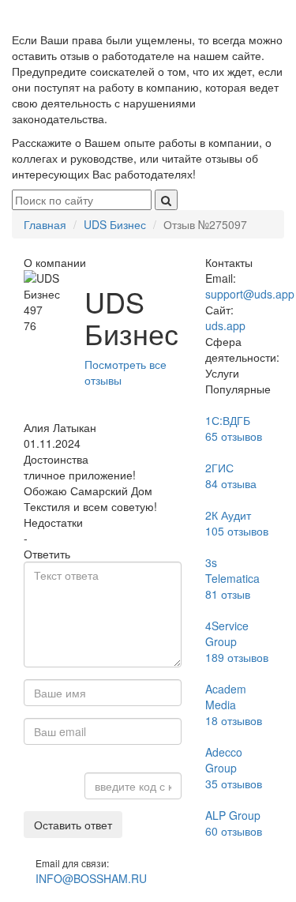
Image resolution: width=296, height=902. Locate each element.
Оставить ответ (73, 824)
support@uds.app (249, 294)
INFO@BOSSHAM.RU (91, 878)
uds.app (225, 325)
